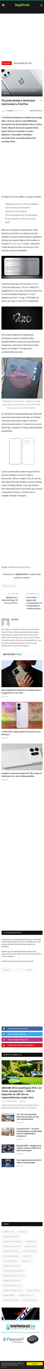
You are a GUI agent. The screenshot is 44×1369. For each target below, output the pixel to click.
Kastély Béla (12, 1101)
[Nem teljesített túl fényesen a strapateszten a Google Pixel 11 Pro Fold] (22, 673)
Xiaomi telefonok (11, 1300)
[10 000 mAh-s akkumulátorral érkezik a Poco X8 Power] (22, 715)
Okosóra (27, 1256)
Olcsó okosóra (10, 1261)
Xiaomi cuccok (33, 1290)
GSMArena (12, 567)
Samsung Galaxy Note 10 (14, 1276)
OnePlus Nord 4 (9, 586)
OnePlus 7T (26, 1261)
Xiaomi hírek (9, 1295)
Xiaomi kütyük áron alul (22, 63)
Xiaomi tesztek (29, 1300)
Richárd (10, 111)
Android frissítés (11, 1236)
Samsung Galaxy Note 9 (14, 1271)
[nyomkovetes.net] (21, 1345)
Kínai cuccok (30, 1246)
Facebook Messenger (12, 1241)
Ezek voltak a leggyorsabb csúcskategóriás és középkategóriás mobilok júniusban (34, 603)
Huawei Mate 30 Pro (12, 1246)
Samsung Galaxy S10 (12, 1285)
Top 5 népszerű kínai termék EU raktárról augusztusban (28, 1161)
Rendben (34, 1364)
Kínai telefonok (30, 1251)
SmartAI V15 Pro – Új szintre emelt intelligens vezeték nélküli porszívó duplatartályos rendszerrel (29, 1132)
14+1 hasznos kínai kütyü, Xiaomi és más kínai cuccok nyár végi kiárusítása (27, 1116)
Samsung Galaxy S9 (12, 1281)
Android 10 (22, 1232)
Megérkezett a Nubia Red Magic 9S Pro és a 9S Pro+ (10, 600)
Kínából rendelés (11, 1251)
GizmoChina (25, 567)
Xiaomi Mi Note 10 (26, 1295)
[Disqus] (22, 823)
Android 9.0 (8, 1232)
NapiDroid (22, 5)
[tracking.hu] (20, 1319)
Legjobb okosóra (11, 1256)
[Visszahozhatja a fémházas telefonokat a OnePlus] (22, 83)
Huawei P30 (30, 1241)
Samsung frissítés (12, 1266)
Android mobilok (36, 111)
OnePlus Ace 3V (17, 244)
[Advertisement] (22, 37)
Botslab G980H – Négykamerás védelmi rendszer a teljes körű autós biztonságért (28, 1148)
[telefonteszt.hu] (20, 1332)
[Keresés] (41, 5)
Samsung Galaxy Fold (13, 1290)
